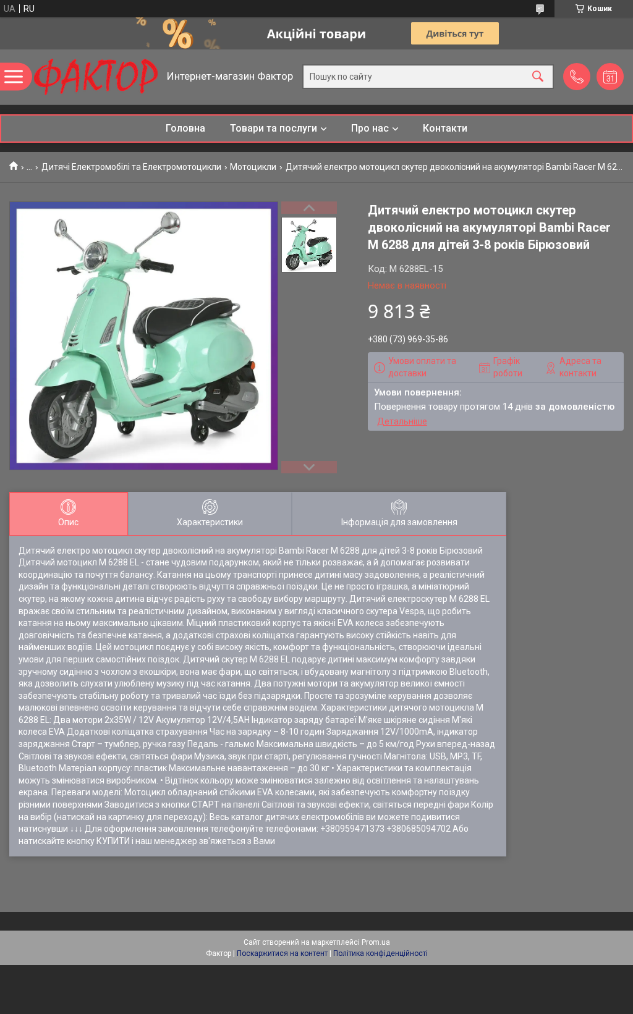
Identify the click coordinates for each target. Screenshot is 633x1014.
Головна (185, 128)
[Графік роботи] (610, 76)
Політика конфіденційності (380, 953)
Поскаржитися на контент (282, 953)
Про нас (370, 128)
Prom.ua (376, 942)
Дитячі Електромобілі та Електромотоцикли (131, 167)
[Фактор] (96, 77)
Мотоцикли (253, 167)
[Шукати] (538, 76)
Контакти (445, 128)
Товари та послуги (273, 128)
